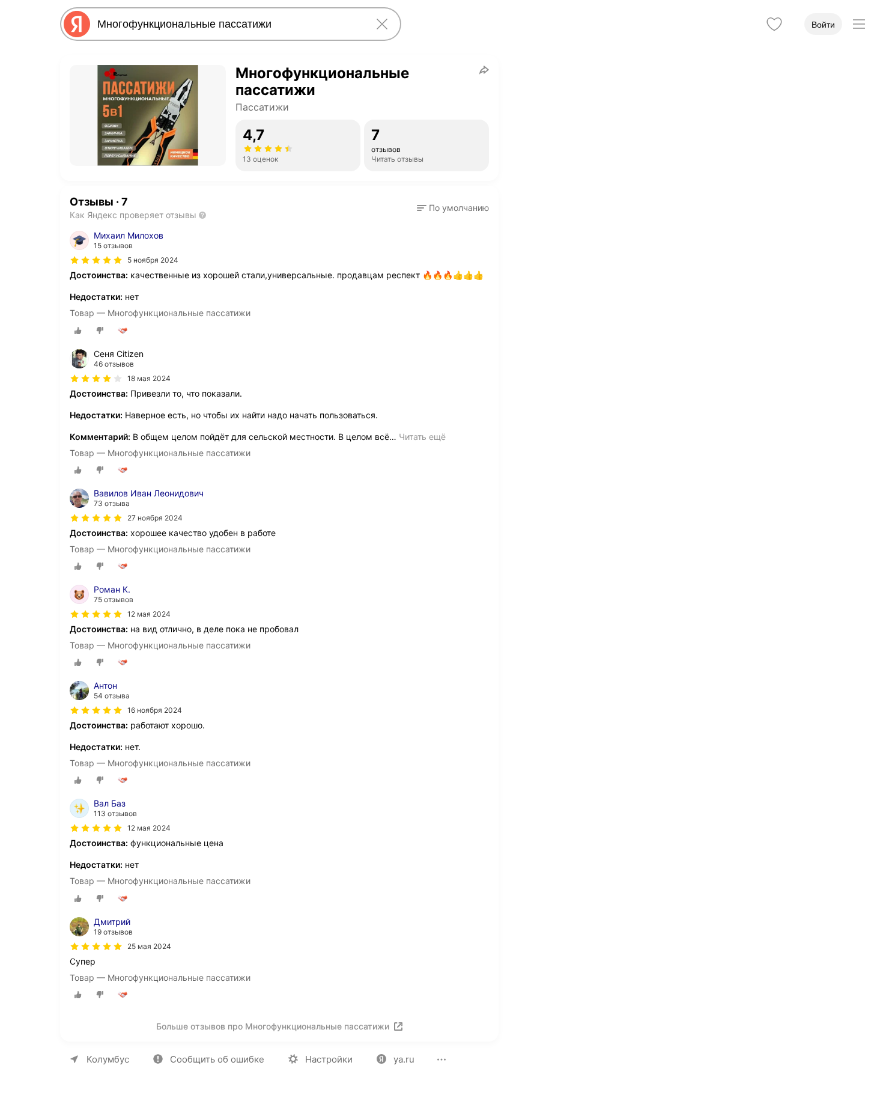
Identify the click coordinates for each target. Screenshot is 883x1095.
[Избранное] (774, 24)
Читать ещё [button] (422, 437)
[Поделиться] (484, 70)
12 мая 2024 (149, 613)
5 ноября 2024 (152, 259)
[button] (453, 208)
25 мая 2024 (149, 946)
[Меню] (859, 24)
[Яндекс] (77, 24)
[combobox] (228, 24)
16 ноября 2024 (154, 710)
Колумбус (107, 1059)
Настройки (329, 1059)
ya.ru (403, 1059)
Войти (823, 24)
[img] (96, 260)
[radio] (78, 331)
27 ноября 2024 (155, 517)
